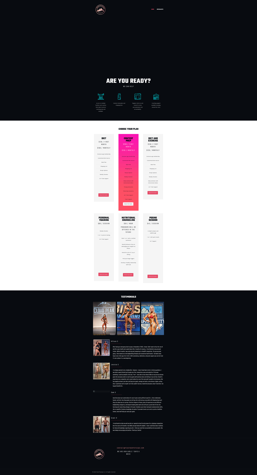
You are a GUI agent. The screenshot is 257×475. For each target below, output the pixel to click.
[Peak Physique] (100, 9)
